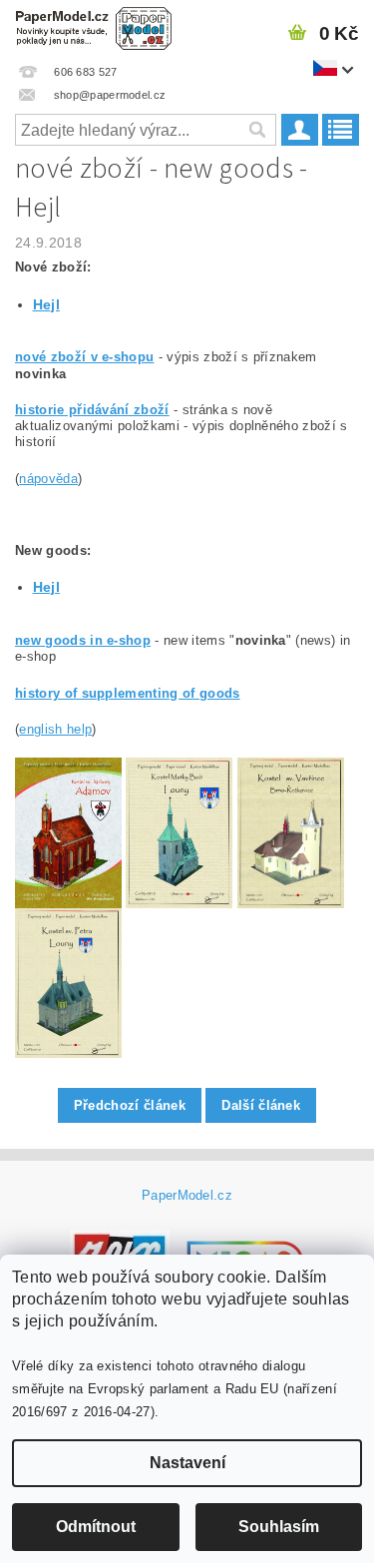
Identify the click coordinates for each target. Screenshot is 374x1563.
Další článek (260, 1105)
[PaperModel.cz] (94, 26)
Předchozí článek (130, 1105)
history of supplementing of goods (127, 693)
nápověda (48, 478)
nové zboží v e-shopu (84, 356)
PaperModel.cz (187, 1195)
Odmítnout (96, 1526)
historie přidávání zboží (92, 409)
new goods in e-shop (83, 640)
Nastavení (187, 1462)
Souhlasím (278, 1526)
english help (55, 729)
